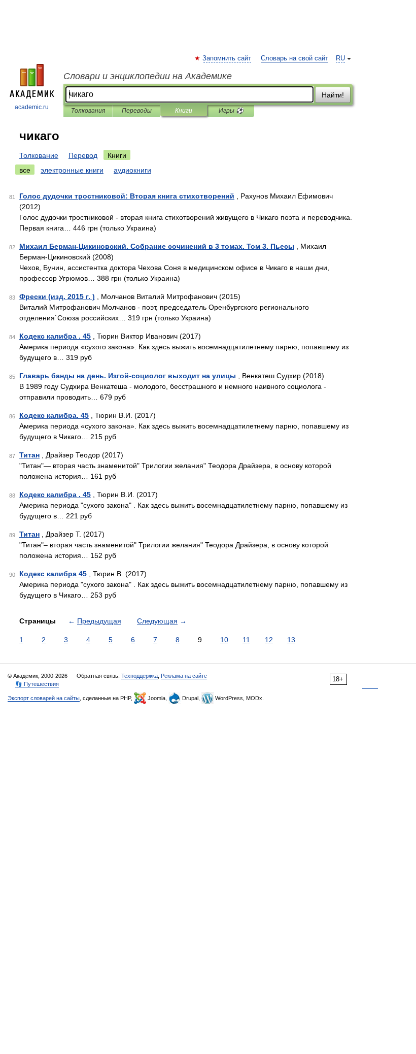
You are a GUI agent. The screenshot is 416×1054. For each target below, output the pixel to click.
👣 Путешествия (37, 684)
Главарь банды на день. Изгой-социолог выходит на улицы (127, 376)
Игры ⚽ (231, 110)
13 (291, 640)
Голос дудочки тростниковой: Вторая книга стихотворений (126, 196)
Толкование (38, 155)
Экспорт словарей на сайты (44, 698)
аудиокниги (132, 170)
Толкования (88, 110)
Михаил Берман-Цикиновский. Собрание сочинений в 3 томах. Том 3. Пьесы (156, 246)
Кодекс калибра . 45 (55, 336)
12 (269, 640)
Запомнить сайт (227, 58)
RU (340, 58)
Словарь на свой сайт (294, 58)
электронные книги (72, 170)
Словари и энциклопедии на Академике (147, 76)
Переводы (137, 110)
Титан (29, 455)
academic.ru (32, 107)
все (24, 170)
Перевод (82, 155)
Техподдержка (139, 676)
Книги (183, 110)
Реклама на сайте (184, 676)
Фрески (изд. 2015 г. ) (57, 296)
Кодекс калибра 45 (53, 574)
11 (246, 640)
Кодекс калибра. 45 (54, 415)
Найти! (333, 95)
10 (224, 640)
